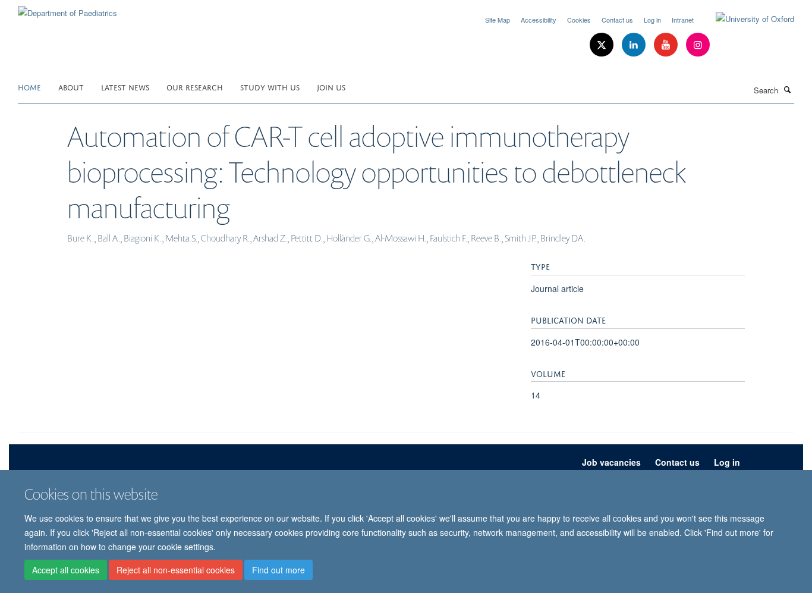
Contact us (617, 19)
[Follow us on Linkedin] (635, 45)
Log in (652, 19)
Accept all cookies (65, 570)
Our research (194, 86)
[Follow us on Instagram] (698, 45)
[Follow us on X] (603, 45)
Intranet (683, 19)
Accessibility (538, 19)
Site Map (497, 19)
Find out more (278, 570)
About (71, 86)
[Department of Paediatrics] (67, 8)
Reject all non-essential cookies (176, 570)
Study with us (270, 86)
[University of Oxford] (746, 19)
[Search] (787, 89)
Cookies (579, 19)
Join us (331, 86)
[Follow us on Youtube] (667, 45)
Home (29, 86)
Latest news (125, 86)
